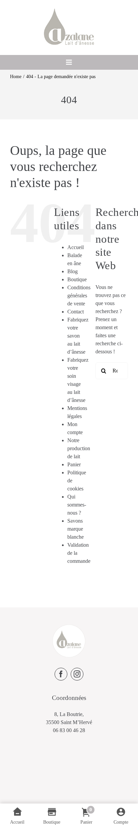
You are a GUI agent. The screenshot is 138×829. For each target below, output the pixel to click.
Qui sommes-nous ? (76, 505)
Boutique (77, 279)
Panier (74, 464)
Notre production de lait (78, 448)
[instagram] (77, 674)
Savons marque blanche (75, 529)
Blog (72, 271)
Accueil (75, 247)
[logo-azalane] (69, 11)
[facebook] (61, 674)
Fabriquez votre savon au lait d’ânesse (77, 336)
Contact (75, 311)
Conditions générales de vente (78, 295)
